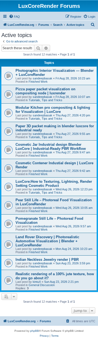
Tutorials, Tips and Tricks (45, 100)
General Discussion (42, 285)
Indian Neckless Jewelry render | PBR (47, 260)
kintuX (37, 281)
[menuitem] (14, 16)
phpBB (34, 330)
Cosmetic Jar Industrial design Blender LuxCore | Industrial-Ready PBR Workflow (51, 146)
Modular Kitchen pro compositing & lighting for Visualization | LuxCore (53, 110)
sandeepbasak (42, 78)
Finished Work (38, 81)
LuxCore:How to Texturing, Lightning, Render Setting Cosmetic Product (54, 183)
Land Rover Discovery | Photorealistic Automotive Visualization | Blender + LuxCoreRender (47, 241)
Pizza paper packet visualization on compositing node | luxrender (45, 91)
